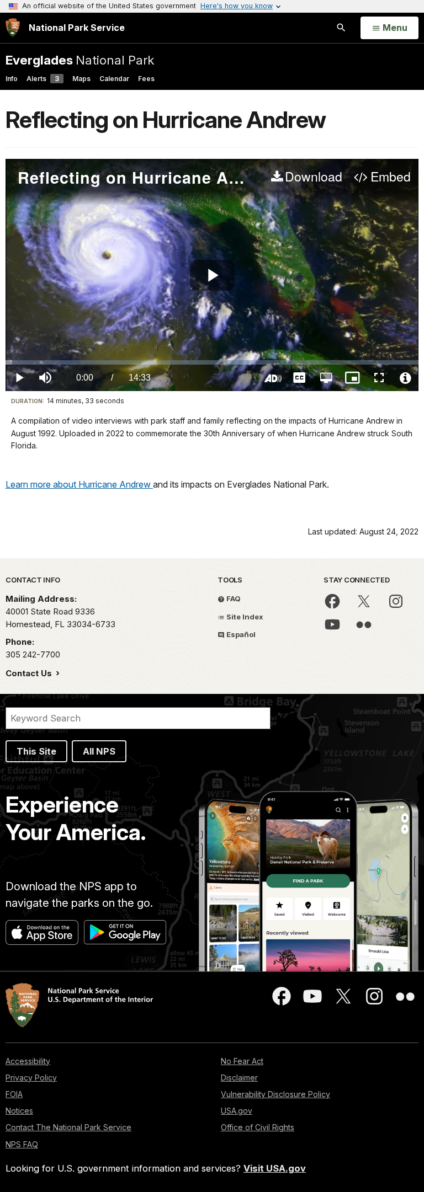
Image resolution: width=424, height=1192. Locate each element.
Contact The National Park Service (68, 1127)
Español (240, 634)
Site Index (244, 616)
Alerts (42, 78)
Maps (81, 78)
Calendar (114, 78)
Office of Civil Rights (257, 1127)
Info (12, 78)
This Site (36, 751)
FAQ (233, 598)
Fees (146, 78)
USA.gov (236, 1110)
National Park (80, 59)
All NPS (99, 751)
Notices (19, 1110)
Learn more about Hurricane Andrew (79, 484)
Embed (390, 177)
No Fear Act (242, 1061)
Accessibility (28, 1061)
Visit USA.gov (274, 1168)
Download (313, 177)
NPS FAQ (22, 1144)
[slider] (212, 362)
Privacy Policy (31, 1077)
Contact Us (30, 673)
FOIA (14, 1094)
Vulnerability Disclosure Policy (275, 1094)
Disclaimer (239, 1077)
